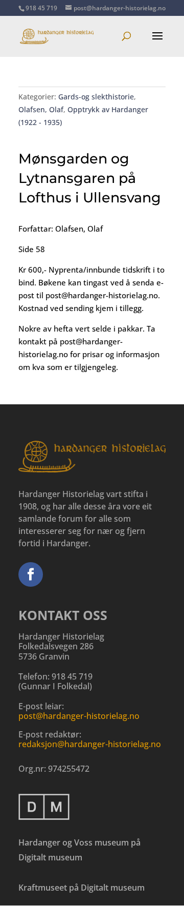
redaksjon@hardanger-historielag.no (89, 744)
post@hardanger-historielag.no (79, 716)
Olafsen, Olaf (40, 109)
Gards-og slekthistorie (96, 96)
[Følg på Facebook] (30, 574)
